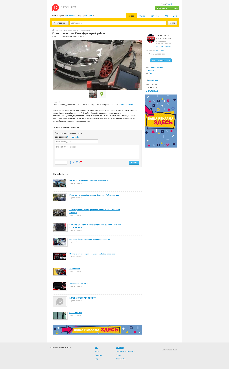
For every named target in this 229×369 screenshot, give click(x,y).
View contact (159, 50)
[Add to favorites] (53, 33)
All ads (131, 15)
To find (172, 22)
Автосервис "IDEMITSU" (79, 283)
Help (96, 359)
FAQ (166, 15)
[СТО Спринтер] (60, 315)
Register (170, 4)
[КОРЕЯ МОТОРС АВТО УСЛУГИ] (60, 301)
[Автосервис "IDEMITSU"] (60, 286)
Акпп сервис (74, 268)
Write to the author (162, 60)
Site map (119, 355)
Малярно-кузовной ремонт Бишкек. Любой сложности (92, 253)
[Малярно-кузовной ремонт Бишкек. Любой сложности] (60, 256)
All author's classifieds (164, 46)
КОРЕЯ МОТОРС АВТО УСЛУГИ (82, 298)
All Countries (70, 15)
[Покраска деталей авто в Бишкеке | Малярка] (60, 183)
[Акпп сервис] (60, 271)
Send (135, 162)
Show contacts (73, 137)
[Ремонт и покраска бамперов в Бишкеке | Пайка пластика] (60, 198)
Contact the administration (125, 351)
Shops (142, 15)
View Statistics (152, 90)
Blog (175, 15)
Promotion (154, 15)
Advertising (120, 347)
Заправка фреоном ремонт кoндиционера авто (89, 239)
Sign (163, 4)
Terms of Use (120, 359)
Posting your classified (168, 8)
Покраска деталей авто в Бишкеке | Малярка (88, 180)
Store (97, 351)
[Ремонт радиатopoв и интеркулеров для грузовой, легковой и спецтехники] (60, 227)
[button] (101, 94)
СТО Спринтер (75, 312)
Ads (96, 347)
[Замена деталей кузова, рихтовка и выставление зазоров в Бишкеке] (60, 212)
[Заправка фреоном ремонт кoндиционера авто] (60, 242)
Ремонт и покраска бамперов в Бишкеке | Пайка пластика (94, 195)
